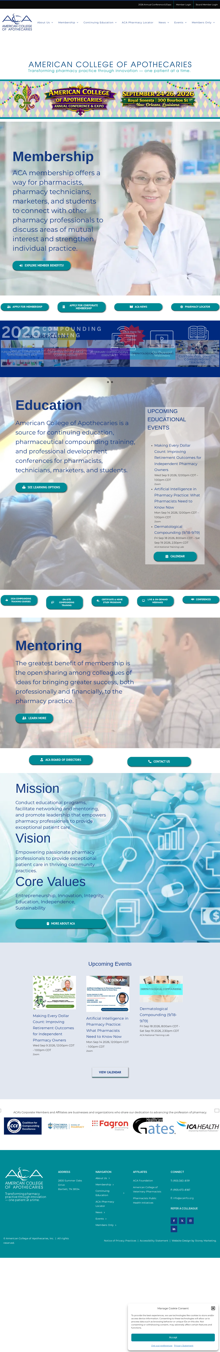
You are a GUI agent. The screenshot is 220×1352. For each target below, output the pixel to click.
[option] (57, 1129)
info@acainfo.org (183, 1197)
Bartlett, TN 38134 (68, 1189)
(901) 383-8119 (181, 1180)
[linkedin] (174, 1229)
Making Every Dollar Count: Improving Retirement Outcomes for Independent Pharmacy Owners (177, 457)
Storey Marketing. (206, 1240)
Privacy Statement (183, 1345)
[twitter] (182, 1220)
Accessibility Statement (154, 1240)
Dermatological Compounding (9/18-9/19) (158, 1015)
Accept (173, 1337)
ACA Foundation (143, 1180)
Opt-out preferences (161, 1345)
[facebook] (174, 1220)
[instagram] (190, 1220)
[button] (213, 1308)
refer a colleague (184, 1208)
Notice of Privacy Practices (120, 1240)
